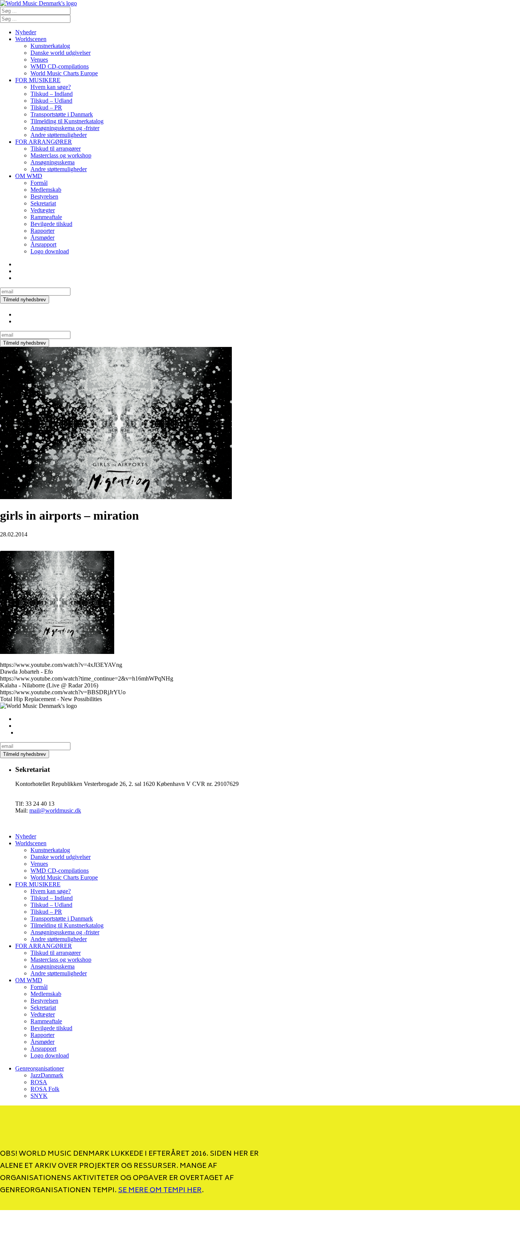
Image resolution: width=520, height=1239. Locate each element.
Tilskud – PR (46, 107)
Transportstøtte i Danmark (61, 114)
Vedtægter (42, 210)
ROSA (38, 1082)
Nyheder (25, 32)
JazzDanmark (46, 1075)
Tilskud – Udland (51, 100)
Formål (39, 183)
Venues (39, 59)
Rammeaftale (46, 217)
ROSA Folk (44, 1089)
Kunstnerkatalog (50, 46)
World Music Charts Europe (64, 73)
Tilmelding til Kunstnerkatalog (67, 121)
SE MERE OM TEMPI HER (160, 1191)
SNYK (39, 1096)
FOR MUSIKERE (38, 80)
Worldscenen (30, 39)
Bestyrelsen (44, 196)
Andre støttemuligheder (58, 135)
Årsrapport (43, 244)
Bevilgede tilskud (51, 224)
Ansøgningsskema (52, 162)
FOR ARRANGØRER (43, 141)
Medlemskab (45, 189)
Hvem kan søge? (50, 87)
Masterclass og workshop (60, 155)
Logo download (49, 251)
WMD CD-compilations (59, 66)
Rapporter (42, 230)
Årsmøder (42, 237)
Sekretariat (43, 203)
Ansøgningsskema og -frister (64, 128)
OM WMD (28, 176)
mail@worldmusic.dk (55, 810)
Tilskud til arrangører (55, 148)
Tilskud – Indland (51, 94)
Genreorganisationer (39, 1068)
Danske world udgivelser (60, 52)
